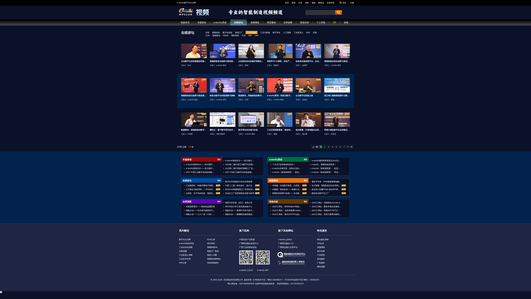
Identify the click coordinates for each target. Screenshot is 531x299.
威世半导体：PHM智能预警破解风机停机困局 (326, 181)
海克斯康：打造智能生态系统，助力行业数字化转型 (318, 129)
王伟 (246, 99)
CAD (256, 35)
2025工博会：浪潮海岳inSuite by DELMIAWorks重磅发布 (326, 202)
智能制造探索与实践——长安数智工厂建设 (287, 193)
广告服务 (321, 262)
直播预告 (255, 22)
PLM (244, 35)
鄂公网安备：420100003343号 (241, 283)
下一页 (350, 146)
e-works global (285, 239)
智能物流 (216, 35)
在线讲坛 (238, 22)
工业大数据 (265, 32)
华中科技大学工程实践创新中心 (238, 206)
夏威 (275, 134)
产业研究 (321, 255)
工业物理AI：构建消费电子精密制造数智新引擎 (201, 185)
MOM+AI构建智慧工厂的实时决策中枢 (240, 189)
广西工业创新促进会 (248, 247)
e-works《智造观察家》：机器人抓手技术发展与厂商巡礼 (326, 168)
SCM (207, 35)
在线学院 (331, 2)
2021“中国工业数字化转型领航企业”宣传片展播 (201, 172)
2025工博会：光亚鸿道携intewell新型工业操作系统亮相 (287, 210)
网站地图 (321, 266)
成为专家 (321, 251)
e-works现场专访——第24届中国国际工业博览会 (201, 164)
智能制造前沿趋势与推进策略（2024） (226, 61)
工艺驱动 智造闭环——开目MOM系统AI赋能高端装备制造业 (201, 189)
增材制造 (235, 35)
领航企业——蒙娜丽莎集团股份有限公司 (240, 214)
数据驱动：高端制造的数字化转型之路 (197, 129)
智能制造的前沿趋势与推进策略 (337, 61)
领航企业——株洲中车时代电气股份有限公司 (240, 210)
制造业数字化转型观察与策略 (222, 95)
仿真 (315, 32)
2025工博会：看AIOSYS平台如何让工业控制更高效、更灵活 (287, 214)
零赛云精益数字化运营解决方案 (337, 129)
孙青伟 (333, 134)
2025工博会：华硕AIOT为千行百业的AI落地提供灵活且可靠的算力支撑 (326, 210)
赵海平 (304, 65)
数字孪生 (276, 32)
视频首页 (185, 22)
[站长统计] (265, 292)
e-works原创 (220, 22)
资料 (307, 2)
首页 (287, 2)
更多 (219, 159)
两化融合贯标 (323, 239)
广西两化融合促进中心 (249, 243)
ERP (250, 35)
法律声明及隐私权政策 (264, 283)
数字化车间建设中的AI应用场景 (238, 181)
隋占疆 (304, 134)
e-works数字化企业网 (186, 2)
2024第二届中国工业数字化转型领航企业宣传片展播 (240, 164)
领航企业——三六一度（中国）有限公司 (201, 214)
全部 (207, 32)
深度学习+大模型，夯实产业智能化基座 (284, 61)
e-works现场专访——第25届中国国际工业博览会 (240, 160)
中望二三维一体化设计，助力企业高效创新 (240, 185)
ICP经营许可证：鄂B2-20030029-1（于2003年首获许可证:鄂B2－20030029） (287, 279)
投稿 (346, 22)
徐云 (189, 65)
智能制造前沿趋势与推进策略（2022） (198, 95)
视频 (313, 2)
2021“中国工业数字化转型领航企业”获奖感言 (240, 172)
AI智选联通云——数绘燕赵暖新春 (200, 206)
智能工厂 (239, 32)
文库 (300, 2)
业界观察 (287, 22)
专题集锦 (201, 22)
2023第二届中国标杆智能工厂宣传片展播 (240, 168)
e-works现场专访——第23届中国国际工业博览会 (201, 168)
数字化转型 (227, 32)
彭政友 (304, 99)
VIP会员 (320, 243)
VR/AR (225, 35)
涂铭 (218, 134)
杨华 (246, 65)
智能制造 (216, 32)
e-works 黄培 (221, 65)
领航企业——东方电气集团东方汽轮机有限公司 (201, 210)
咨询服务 (321, 258)
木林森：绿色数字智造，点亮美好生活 (287, 185)
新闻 (294, 2)
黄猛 (332, 99)
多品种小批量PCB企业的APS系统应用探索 (326, 189)
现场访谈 (304, 22)
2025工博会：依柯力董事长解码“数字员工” (326, 214)
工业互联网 (251, 32)
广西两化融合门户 (286, 243)
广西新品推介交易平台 (288, 247)
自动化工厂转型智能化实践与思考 (239, 193)
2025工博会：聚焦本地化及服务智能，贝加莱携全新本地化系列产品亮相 (326, 206)
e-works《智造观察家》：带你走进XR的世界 (326, 172)
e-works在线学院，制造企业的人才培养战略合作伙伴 (287, 168)
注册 (352, 2)
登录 (344, 2)
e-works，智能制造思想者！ (324, 164)
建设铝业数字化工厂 (320, 193)
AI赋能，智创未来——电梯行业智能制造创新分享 (287, 189)
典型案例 (271, 22)
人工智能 (287, 32)
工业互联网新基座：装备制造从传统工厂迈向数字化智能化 (292, 129)
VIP (334, 22)
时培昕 (190, 134)
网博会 (321, 2)
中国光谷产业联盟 (247, 239)
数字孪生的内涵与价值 (248, 129)
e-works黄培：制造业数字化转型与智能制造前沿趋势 (290, 95)
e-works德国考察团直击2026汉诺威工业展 (326, 160)
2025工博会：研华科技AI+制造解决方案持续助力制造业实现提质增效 (287, 206)
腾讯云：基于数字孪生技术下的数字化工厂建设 (230, 129)
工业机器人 (298, 32)
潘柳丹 (222, 134)
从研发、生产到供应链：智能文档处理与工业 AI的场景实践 (201, 193)
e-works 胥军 (221, 99)
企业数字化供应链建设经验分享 (194, 61)
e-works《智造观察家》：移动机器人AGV (287, 172)
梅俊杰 (276, 65)
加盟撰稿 (321, 247)
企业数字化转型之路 (304, 95)
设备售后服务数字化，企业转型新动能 (312, 61)
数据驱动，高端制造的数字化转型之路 (254, 95)
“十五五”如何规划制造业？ (283, 164)
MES (308, 32)
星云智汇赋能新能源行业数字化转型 (339, 95)
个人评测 (320, 22)
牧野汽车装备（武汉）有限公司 (238, 202)
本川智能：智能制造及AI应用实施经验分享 (326, 185)
